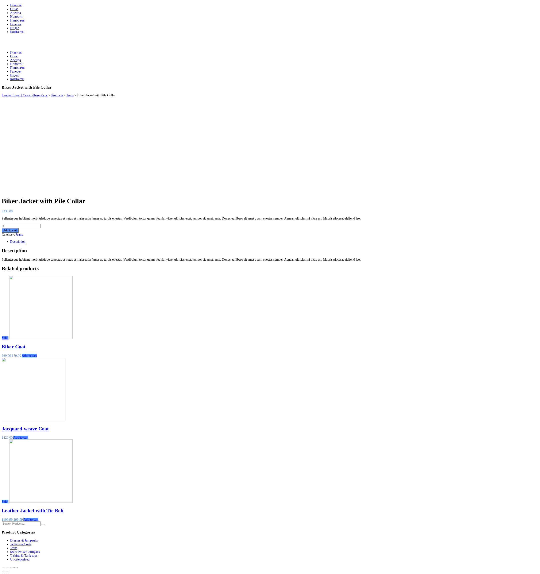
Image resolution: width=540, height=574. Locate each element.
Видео (14, 28)
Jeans (19, 234)
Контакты (17, 32)
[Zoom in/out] (16, 567)
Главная (16, 5)
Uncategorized (20, 559)
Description (18, 241)
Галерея (15, 24)
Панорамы (17, 20)
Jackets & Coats (20, 544)
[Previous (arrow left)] (3, 571)
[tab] (274, 242)
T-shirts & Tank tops (23, 555)
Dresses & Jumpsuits (24, 540)
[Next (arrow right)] (7, 571)
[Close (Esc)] (3, 567)
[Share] (7, 567)
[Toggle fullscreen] (12, 567)
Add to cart (10, 230)
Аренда (15, 13)
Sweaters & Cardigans (25, 552)
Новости (16, 16)
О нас (14, 9)
